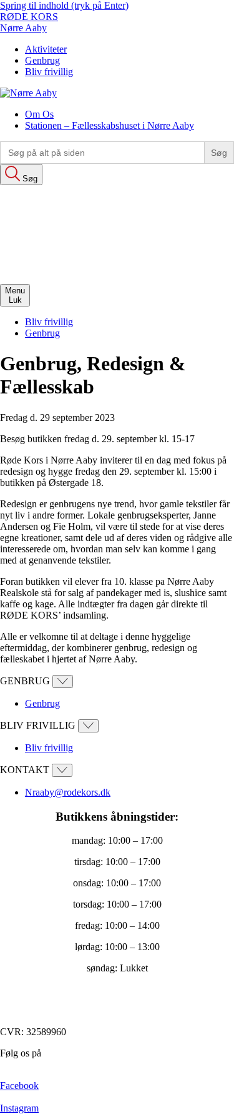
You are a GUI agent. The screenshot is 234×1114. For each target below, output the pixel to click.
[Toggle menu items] (62, 681)
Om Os (39, 114)
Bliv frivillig (49, 71)
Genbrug (42, 60)
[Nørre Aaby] (28, 93)
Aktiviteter (46, 49)
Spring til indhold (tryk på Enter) (64, 5)
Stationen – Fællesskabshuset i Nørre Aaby (109, 125)
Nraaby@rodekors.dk (67, 792)
